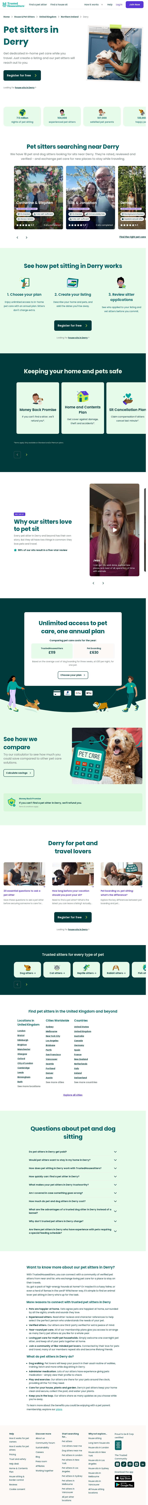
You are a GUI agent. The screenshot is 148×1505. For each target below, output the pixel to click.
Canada (78, 1040)
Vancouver (51, 1059)
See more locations (28, 1086)
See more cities (55, 1082)
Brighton (22, 1044)
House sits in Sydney (98, 1468)
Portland (50, 1068)
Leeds (20, 1072)
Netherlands (80, 1063)
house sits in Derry (24, 87)
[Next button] (26, 237)
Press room (41, 1461)
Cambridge (23, 1067)
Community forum (45, 1442)
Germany (79, 1045)
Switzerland (80, 1077)
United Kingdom (82, 1031)
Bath (20, 1081)
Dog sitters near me (72, 1450)
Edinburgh (22, 1040)
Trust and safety (17, 1459)
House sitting (94, 1438)
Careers (40, 1452)
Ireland (78, 1073)
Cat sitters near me (72, 1445)
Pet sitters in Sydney (72, 1476)
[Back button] (17, 237)
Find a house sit (59, 4)
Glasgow (22, 1054)
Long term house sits (99, 1442)
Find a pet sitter (38, 4)
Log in (119, 4)
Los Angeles (52, 1040)
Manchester (23, 1049)
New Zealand (81, 1059)
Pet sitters (67, 1441)
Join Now (134, 4)
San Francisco (53, 1054)
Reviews (13, 1484)
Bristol (20, 1035)
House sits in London (98, 1447)
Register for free (19, 75)
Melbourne (51, 1031)
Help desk (14, 1463)
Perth (49, 1049)
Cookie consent (17, 1489)
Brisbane (50, 1045)
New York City (53, 1036)
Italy (76, 1068)
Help (109, 4)
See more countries (85, 1082)
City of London (25, 1063)
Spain (77, 1049)
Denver (49, 1073)
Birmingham (23, 1077)
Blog (38, 1456)
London (21, 1030)
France (78, 1054)
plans (59, 1409)
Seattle (50, 1063)
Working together (44, 1470)
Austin (49, 1077)
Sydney (49, 1026)
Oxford (21, 1058)
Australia (79, 1036)
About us (40, 1438)
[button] (114, 530)
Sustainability (42, 1447)
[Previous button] (93, 583)
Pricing (12, 1454)
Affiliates (40, 1466)
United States (81, 1026)
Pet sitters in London (72, 1455)
